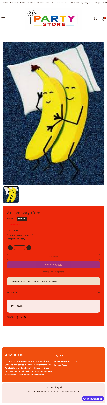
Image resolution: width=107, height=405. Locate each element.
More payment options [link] (53, 272)
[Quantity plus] (28, 247)
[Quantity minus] (10, 247)
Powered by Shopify (70, 391)
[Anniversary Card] (53, 113)
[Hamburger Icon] (3, 19)
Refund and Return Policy (65, 361)
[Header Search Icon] (95, 19)
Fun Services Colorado (47, 391)
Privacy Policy (60, 365)
